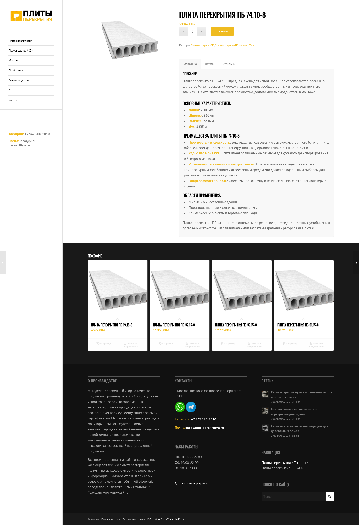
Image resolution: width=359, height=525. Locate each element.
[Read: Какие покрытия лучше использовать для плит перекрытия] (265, 394)
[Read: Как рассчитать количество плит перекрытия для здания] (265, 411)
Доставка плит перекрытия (191, 483)
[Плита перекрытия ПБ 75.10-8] (356, 262)
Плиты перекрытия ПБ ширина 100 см (234, 45)
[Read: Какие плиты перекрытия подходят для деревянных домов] (265, 428)
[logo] (31, 15)
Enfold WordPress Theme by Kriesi (166, 519)
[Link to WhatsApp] (31, 115)
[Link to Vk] (52, 115)
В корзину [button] (105, 343)
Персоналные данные (134, 519)
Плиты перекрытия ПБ (202, 45)
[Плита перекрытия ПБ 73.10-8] (3, 262)
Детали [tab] (209, 63)
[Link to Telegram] (10, 115)
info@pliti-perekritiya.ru (22, 143)
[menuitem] (31, 41)
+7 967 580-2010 (37, 134)
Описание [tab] (190, 63)
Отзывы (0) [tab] (229, 63)
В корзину (222, 31)
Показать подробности (130, 345)
